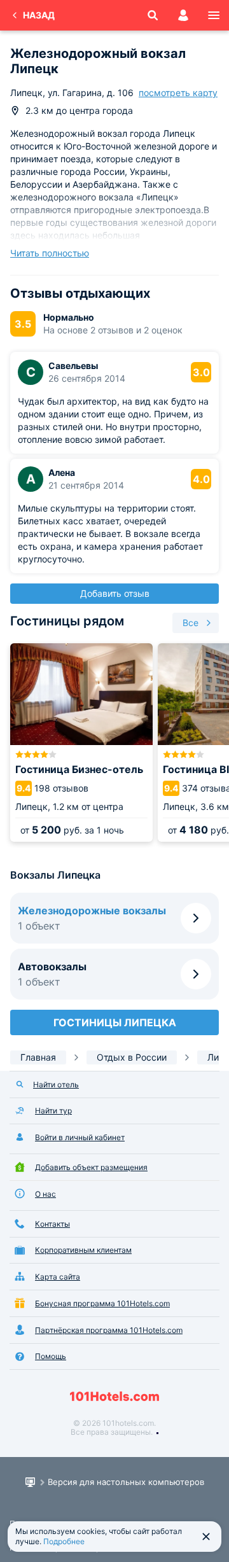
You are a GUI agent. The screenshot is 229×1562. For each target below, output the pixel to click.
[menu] (213, 15)
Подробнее (64, 1541)
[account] (183, 15)
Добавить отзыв (114, 593)
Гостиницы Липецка (114, 1022)
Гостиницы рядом (67, 621)
